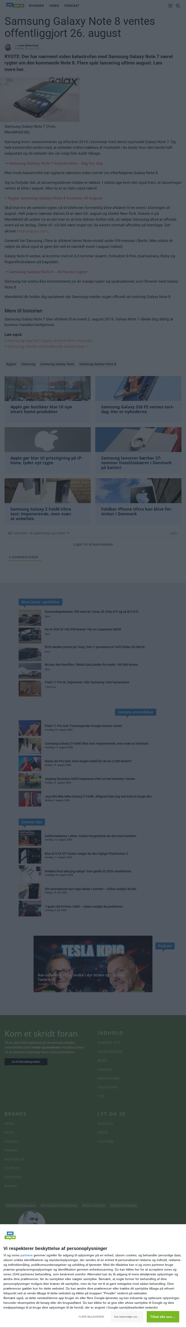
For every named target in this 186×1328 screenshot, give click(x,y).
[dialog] (93, 1276)
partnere (26, 1255)
